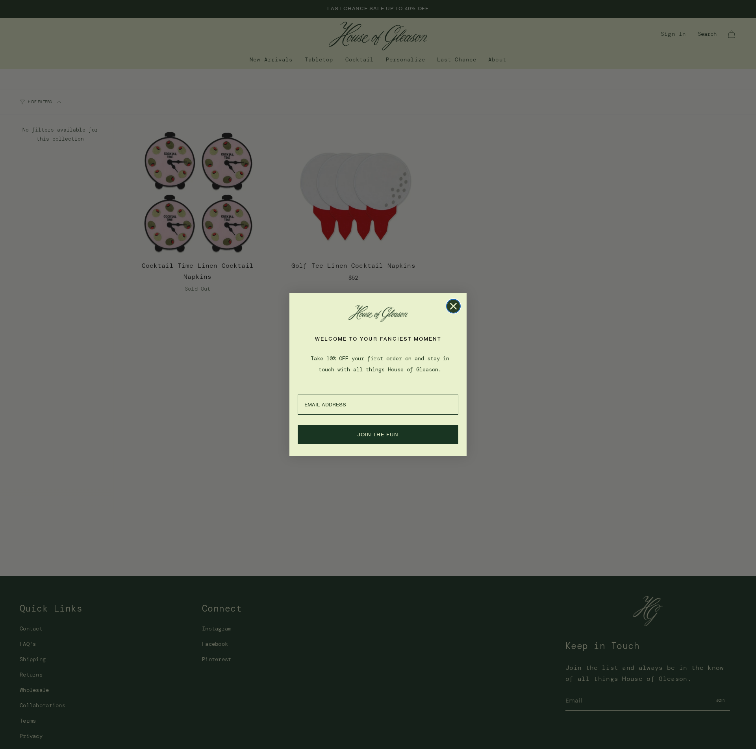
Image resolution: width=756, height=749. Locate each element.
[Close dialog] (453, 306)
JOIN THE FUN (378, 434)
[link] (378, 313)
